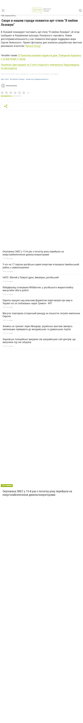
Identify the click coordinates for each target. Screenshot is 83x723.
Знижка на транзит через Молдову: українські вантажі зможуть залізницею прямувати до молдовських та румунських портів (38, 328)
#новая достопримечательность (37, 79)
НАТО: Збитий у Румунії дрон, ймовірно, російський (31, 277)
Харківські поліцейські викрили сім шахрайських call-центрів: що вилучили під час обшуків (39, 341)
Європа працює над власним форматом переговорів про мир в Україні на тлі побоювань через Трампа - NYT (37, 302)
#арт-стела (5, 79)
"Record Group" (33, 46)
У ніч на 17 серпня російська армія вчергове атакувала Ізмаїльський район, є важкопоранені (41, 266)
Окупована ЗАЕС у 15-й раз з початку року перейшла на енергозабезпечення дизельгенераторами (33, 253)
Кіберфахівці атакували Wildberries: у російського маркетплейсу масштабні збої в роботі (38, 289)
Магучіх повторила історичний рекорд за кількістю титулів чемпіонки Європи (41, 315)
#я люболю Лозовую (17, 79)
